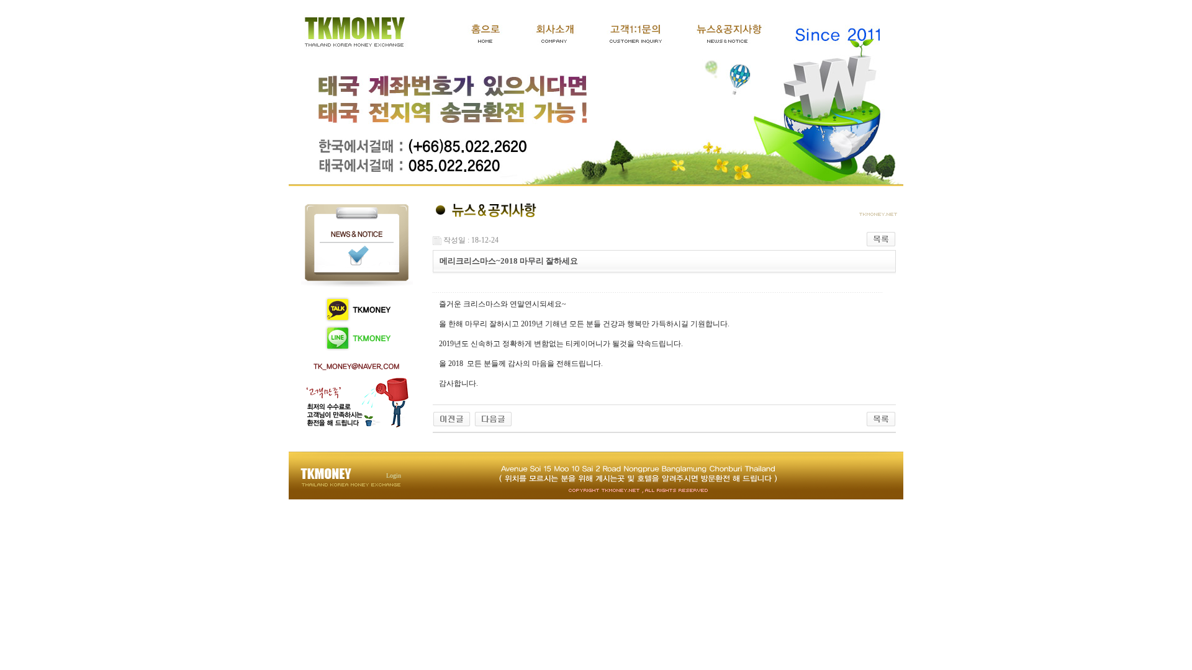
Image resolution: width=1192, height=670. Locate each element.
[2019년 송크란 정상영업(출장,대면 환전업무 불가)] (452, 418)
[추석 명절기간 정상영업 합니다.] (493, 418)
